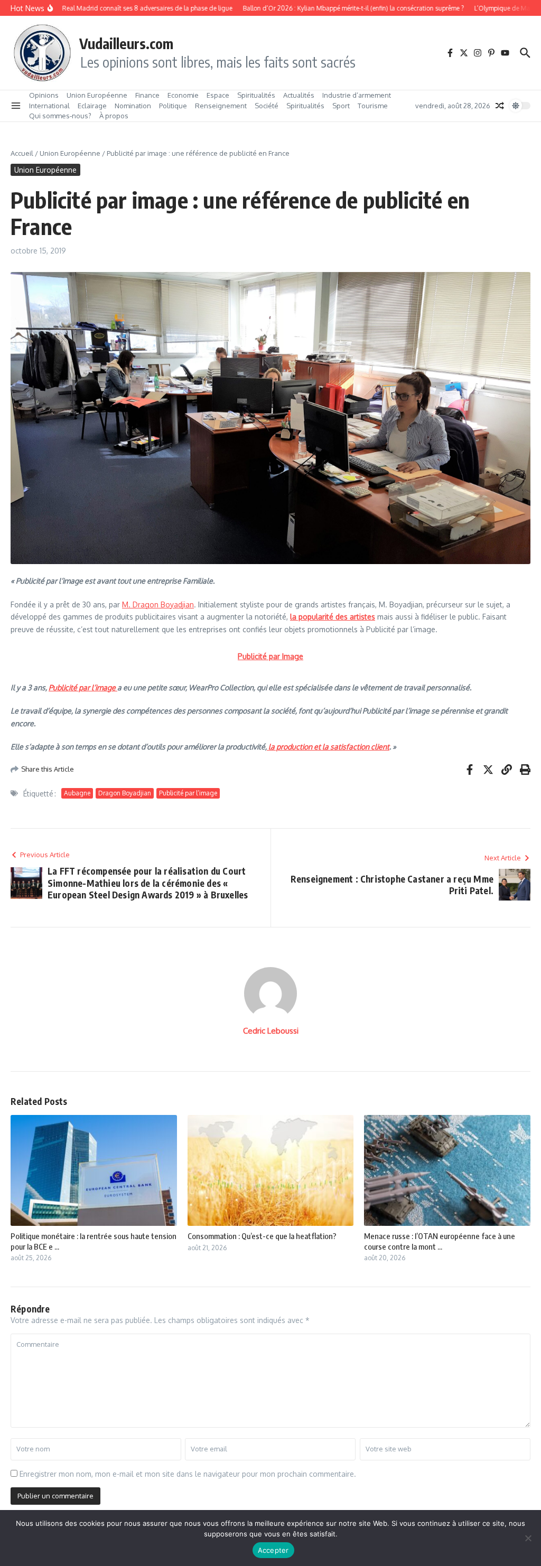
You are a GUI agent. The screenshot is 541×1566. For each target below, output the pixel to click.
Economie (183, 95)
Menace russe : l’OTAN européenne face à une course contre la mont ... (439, 1241)
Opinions (44, 95)
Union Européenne (97, 95)
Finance (147, 95)
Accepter (273, 1550)
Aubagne (77, 793)
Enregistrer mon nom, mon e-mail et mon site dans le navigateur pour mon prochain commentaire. (188, 1473)
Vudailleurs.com (126, 43)
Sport (341, 105)
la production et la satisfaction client (328, 746)
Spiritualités (256, 95)
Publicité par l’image (83, 687)
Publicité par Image (270, 656)
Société (266, 105)
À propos (113, 115)
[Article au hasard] (500, 105)
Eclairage (92, 105)
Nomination (133, 105)
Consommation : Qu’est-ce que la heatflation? (262, 1236)
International (49, 105)
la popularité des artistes (332, 616)
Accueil (22, 153)
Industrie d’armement (356, 95)
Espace (218, 95)
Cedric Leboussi (271, 1031)
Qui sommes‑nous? (60, 115)
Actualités (298, 95)
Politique (173, 105)
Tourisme (373, 105)
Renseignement (221, 105)
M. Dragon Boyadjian (158, 604)
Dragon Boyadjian (124, 793)
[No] (528, 1538)
